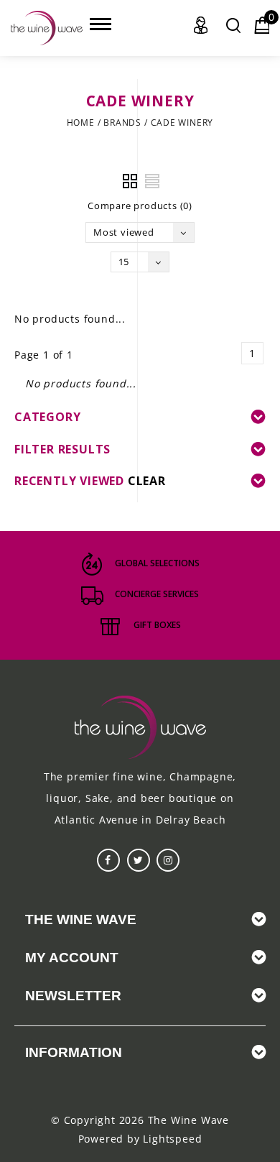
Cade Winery (182, 122)
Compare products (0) (140, 205)
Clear (147, 481)
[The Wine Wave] (47, 28)
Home (81, 122)
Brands (122, 122)
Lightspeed (172, 1138)
